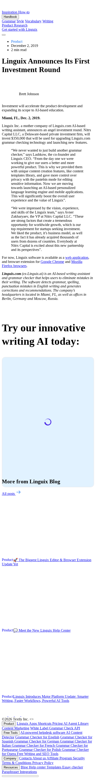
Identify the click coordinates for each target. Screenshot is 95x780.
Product (8, 25)
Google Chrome (52, 262)
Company (10, 758)
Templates (54, 767)
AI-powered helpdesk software (43, 732)
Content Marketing (15, 728)
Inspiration (10, 12)
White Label (39, 728)
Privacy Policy (42, 763)
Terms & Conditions (17, 763)
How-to (24, 12)
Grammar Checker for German (37, 741)
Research (20, 25)
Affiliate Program (60, 758)
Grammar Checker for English (37, 737)
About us (40, 758)
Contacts (26, 758)
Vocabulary (33, 21)
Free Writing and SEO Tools (37, 754)
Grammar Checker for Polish (40, 750)
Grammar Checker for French (34, 745)
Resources (11, 767)
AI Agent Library (76, 723)
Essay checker (72, 767)
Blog (25, 767)
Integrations (28, 772)
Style (20, 21)
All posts (9, 494)
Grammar (9, 21)
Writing (47, 21)
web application (76, 257)
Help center (38, 767)
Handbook (10, 16)
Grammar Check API (64, 728)
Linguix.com (44, 719)
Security (79, 758)
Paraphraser (11, 772)
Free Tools (11, 732)
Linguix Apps (27, 723)
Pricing (57, 723)
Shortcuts (45, 723)
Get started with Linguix (19, 29)
